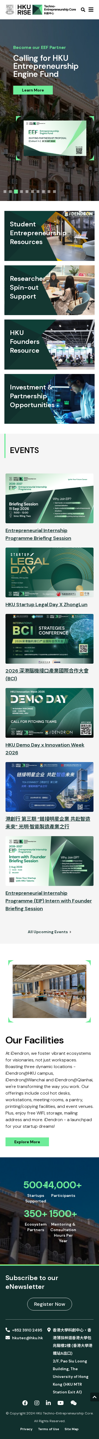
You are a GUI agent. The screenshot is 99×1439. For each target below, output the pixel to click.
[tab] (5, 191)
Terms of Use (48, 1429)
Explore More (27, 1141)
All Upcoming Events (48, 931)
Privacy (26, 1429)
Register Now (49, 1304)
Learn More (33, 90)
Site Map (72, 1429)
